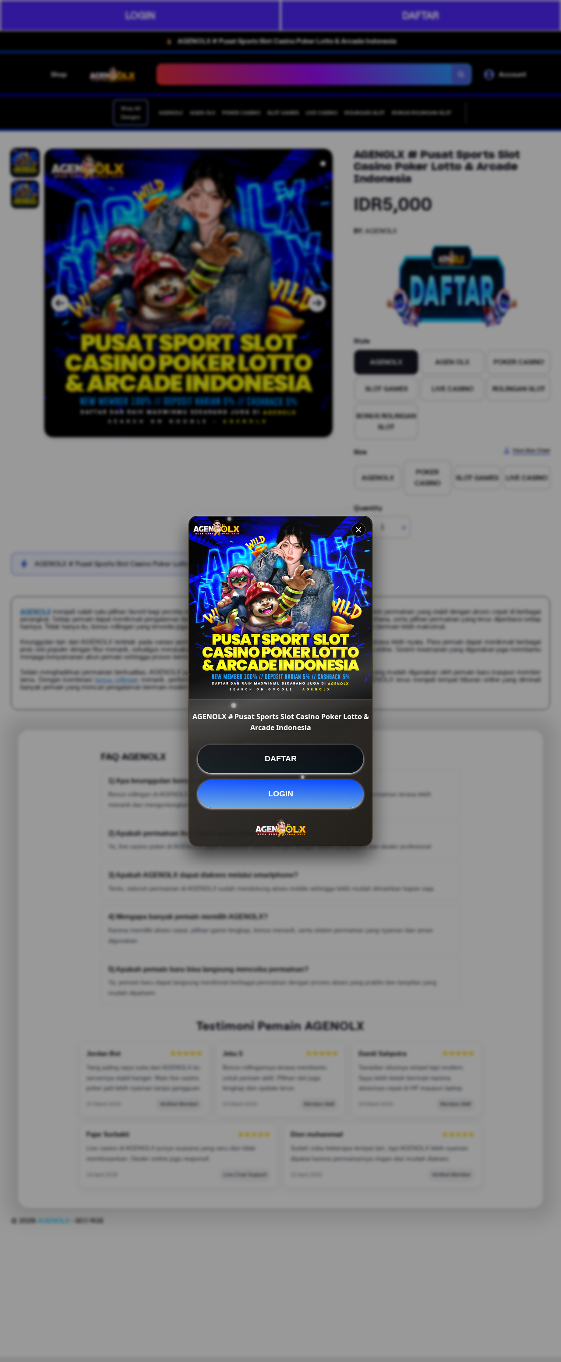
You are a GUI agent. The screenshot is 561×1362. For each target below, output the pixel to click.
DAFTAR (281, 758)
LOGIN (280, 793)
